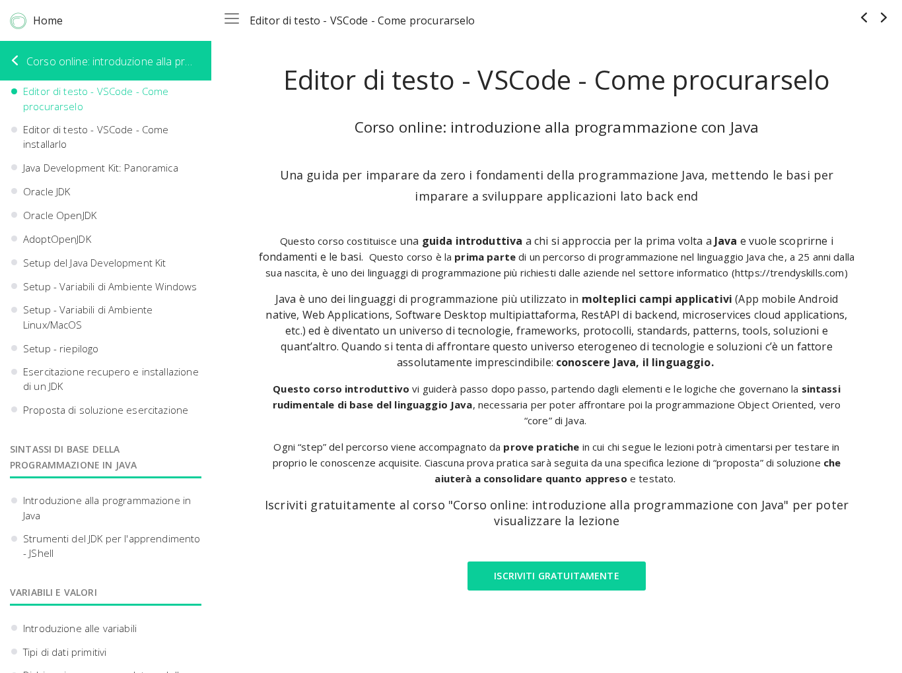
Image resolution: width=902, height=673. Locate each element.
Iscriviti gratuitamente (556, 575)
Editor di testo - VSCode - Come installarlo (96, 137)
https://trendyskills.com (790, 272)
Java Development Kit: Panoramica (100, 167)
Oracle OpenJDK (59, 215)
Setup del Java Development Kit (94, 262)
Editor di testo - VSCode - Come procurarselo (96, 98)
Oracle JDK (47, 191)
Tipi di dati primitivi (64, 651)
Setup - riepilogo (61, 348)
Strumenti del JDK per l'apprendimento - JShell (112, 546)
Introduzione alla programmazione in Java (107, 508)
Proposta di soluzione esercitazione (105, 409)
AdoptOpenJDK (57, 238)
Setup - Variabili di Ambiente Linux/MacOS (88, 317)
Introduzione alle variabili (80, 628)
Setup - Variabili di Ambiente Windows (110, 286)
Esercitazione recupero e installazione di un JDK (111, 379)
